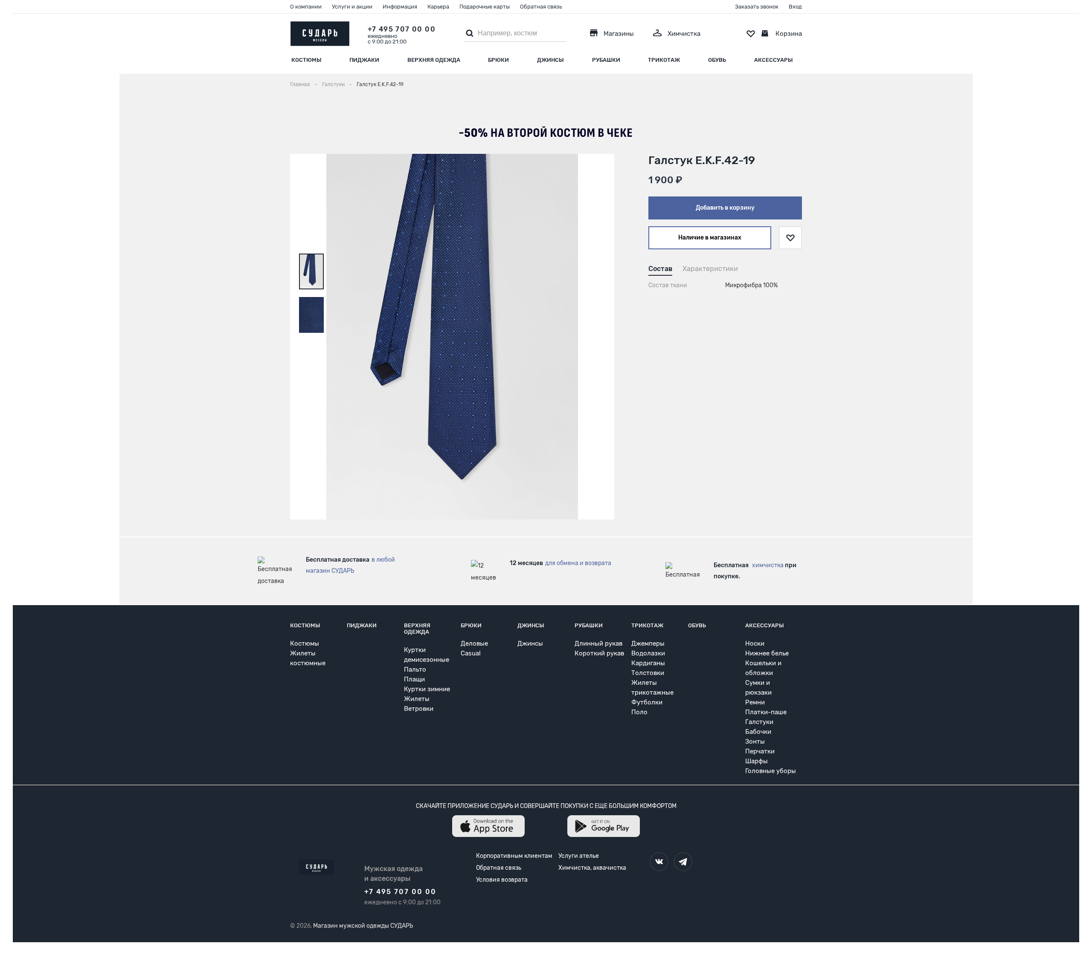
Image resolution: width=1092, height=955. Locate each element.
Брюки (498, 60)
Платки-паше (766, 712)
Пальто (415, 669)
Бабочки (758, 732)
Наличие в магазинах (709, 237)
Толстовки (647, 673)
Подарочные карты (484, 6)
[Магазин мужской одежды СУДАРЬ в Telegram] (683, 861)
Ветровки (418, 709)
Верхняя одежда (433, 60)
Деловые (474, 643)
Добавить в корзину (725, 207)
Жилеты (417, 699)
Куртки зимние (427, 689)
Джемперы (648, 643)
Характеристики (710, 269)
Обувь (717, 60)
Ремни (755, 702)
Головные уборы (770, 771)
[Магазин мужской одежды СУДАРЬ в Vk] (659, 861)
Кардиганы (648, 663)
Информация (400, 6)
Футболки (646, 702)
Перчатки (760, 751)
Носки (754, 643)
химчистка (768, 565)
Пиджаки (364, 60)
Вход (795, 6)
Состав (660, 269)
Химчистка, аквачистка (592, 867)
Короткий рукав (599, 653)
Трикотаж (664, 60)
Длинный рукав (598, 643)
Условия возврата (502, 879)
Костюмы (306, 60)
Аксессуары (773, 60)
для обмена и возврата (578, 563)
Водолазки (648, 653)
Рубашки (606, 60)
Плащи (414, 679)
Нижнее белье (767, 653)
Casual (471, 653)
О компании (306, 6)
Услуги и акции (352, 6)
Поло (639, 712)
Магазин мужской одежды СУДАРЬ (363, 925)
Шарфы (756, 761)
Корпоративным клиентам (514, 856)
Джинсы (550, 60)
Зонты (755, 741)
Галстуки (759, 722)
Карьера (438, 6)
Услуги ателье (578, 856)
